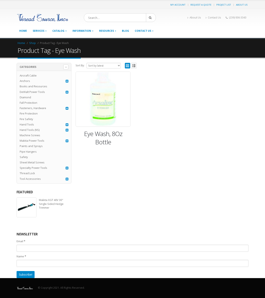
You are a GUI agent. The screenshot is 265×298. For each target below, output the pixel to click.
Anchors (25, 81)
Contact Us (214, 17)
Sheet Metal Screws (32, 162)
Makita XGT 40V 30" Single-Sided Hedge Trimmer (51, 203)
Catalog (58, 31)
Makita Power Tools (32, 140)
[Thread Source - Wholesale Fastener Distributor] (42, 18)
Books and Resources (33, 86)
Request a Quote (200, 4)
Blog (125, 31)
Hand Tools (27, 124)
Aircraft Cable (28, 75)
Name (21, 256)
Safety (24, 157)
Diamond (25, 97)
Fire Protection (29, 113)
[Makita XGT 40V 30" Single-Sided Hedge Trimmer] (26, 207)
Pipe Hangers (28, 151)
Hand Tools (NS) (30, 130)
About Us (241, 4)
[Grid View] (127, 65)
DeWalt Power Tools (32, 92)
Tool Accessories (30, 179)
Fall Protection (28, 103)
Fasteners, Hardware (33, 108)
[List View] (134, 65)
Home (23, 31)
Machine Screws (30, 135)
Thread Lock (27, 173)
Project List (223, 4)
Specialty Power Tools (33, 168)
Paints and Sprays (31, 146)
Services (38, 31)
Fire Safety (26, 119)
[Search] (151, 17)
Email (21, 241)
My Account (178, 4)
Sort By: (80, 65)
